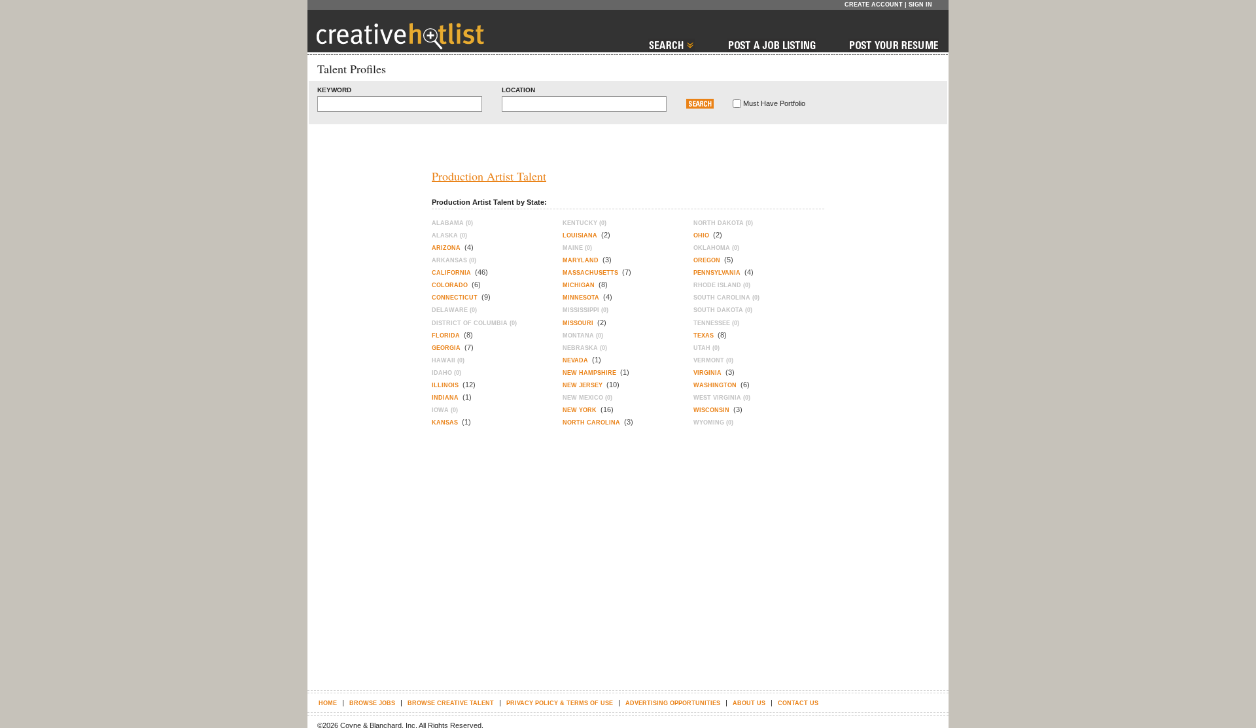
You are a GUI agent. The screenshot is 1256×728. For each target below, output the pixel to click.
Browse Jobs (372, 703)
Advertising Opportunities (672, 703)
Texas (703, 335)
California (451, 272)
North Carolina (591, 422)
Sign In (920, 4)
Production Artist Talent (489, 176)
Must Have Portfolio (774, 103)
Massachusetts (590, 272)
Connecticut (455, 297)
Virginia (707, 373)
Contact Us (798, 703)
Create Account (874, 4)
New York (580, 410)
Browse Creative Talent (451, 703)
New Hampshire (589, 373)
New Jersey (582, 385)
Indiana (445, 397)
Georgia (446, 348)
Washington (715, 385)
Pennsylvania (717, 272)
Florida (446, 335)
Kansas (445, 422)
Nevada (575, 360)
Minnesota (581, 297)
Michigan (579, 285)
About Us (749, 703)
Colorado (450, 285)
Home (328, 703)
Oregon (706, 260)
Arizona (446, 248)
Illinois (445, 385)
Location (518, 90)
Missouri (578, 323)
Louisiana (580, 235)
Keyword (334, 90)
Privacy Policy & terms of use (559, 703)
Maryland (581, 260)
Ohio (701, 235)
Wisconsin (711, 410)
